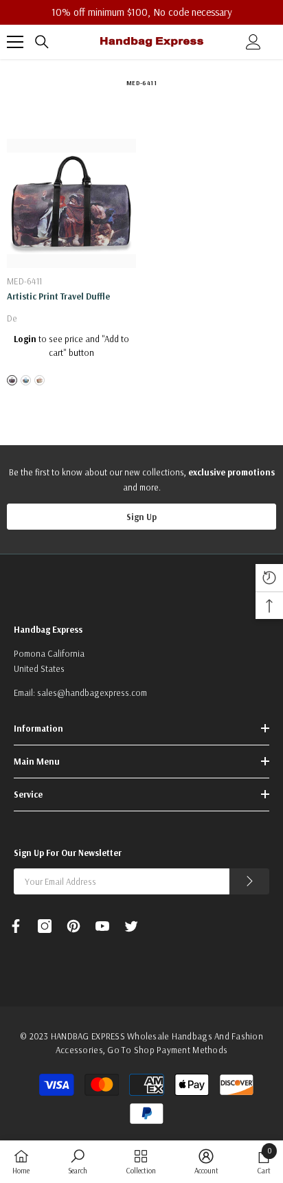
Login (25, 338)
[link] (78, 1161)
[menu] (15, 42)
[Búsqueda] (42, 42)
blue (26, 380)
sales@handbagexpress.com (92, 692)
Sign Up (141, 516)
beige (39, 380)
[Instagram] (45, 926)
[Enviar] (249, 881)
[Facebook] (16, 926)
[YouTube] (102, 926)
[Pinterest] (73, 926)
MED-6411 (24, 280)
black (12, 380)
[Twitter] (131, 926)
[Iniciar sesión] (253, 41)
